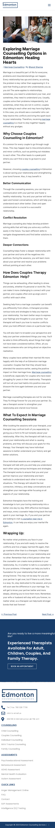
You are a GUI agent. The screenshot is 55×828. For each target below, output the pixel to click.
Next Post (48, 614)
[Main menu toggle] (49, 5)
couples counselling (30, 169)
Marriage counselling (41, 372)
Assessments (9, 754)
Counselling (9, 725)
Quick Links (8, 784)
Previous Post (9, 614)
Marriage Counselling (14, 67)
